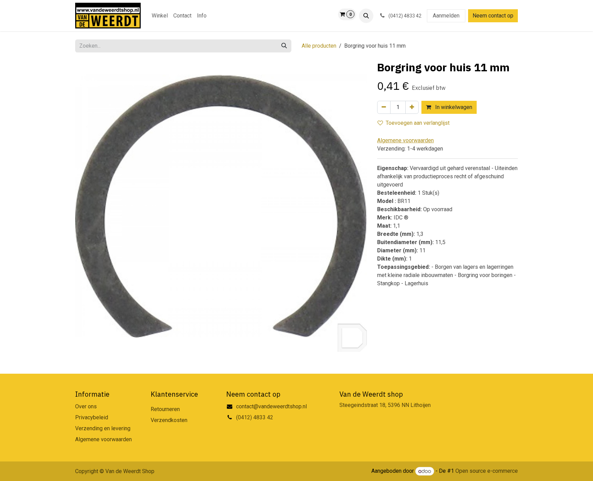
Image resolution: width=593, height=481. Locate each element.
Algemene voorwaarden (103, 439)
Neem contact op (493, 15)
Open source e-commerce (486, 471)
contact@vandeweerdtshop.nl (272, 406)
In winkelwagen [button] (453, 107)
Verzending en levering (102, 428)
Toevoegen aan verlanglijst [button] (418, 123)
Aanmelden (446, 15)
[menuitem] (160, 16)
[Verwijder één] (384, 107)
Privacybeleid (91, 417)
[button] (366, 16)
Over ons (86, 406)
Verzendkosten (169, 420)
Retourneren (165, 409)
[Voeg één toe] (412, 107)
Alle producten (319, 46)
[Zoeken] (284, 45)
